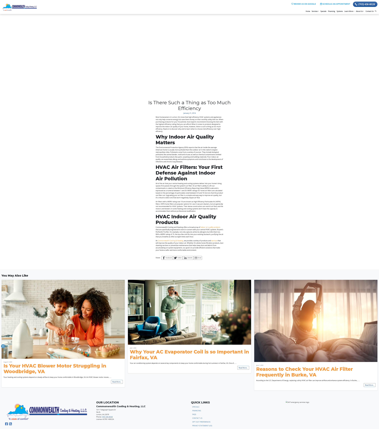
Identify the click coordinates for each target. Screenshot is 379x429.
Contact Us (197, 418)
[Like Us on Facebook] (6, 424)
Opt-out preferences (201, 422)
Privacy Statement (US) (202, 426)
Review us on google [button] (304, 4)
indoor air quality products (210, 227)
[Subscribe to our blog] (10, 424)
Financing (196, 411)
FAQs (194, 414)
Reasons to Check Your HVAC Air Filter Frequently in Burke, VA (304, 372)
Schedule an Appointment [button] (336, 4)
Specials (195, 407)
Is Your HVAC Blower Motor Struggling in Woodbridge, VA (55, 368)
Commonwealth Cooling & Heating (170, 241)
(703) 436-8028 (366, 4)
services (214, 241)
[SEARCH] (375, 10)
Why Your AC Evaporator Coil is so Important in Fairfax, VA (189, 354)
